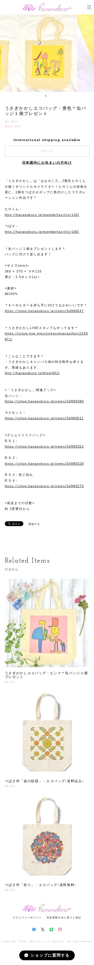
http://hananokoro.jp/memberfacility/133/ (42, 215)
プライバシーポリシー (27, 917)
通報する (34, 524)
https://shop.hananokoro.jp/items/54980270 (44, 486)
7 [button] (55, 95)
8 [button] (58, 95)
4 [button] (45, 95)
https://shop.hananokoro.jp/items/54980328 (44, 463)
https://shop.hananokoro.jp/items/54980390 (44, 401)
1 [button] (36, 95)
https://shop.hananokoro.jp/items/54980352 (44, 446)
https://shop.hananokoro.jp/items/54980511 (44, 418)
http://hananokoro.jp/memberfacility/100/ (42, 232)
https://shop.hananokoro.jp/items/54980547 (44, 311)
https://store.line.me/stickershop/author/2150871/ (46, 336)
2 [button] (39, 95)
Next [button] (86, 53)
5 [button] (48, 95)
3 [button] (42, 95)
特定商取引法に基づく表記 (64, 917)
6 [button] (52, 95)
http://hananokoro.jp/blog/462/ (32, 373)
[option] (47, 53)
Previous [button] (7, 53)
